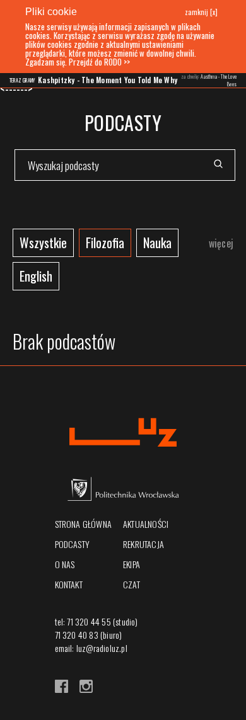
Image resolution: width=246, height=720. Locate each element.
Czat (131, 584)
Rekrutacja (143, 544)
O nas (65, 564)
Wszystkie (43, 242)
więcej (221, 243)
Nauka (157, 242)
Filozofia (105, 242)
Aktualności (145, 523)
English (36, 275)
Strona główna (83, 523)
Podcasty (72, 544)
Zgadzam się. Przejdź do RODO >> (77, 61)
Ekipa (131, 564)
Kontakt (69, 584)
